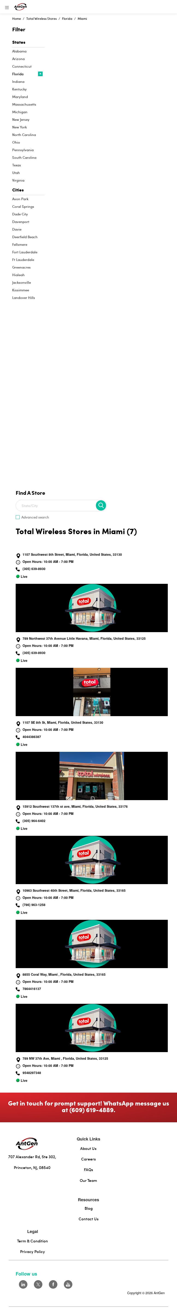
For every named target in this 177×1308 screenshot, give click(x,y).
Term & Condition (32, 1241)
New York (19, 127)
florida (67, 18)
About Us (88, 1148)
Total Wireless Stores (41, 18)
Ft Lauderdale (23, 259)
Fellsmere (19, 244)
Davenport (20, 221)
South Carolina (24, 157)
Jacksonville (21, 282)
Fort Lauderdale (24, 252)
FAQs (88, 1169)
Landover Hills (23, 297)
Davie (16, 229)
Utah (16, 172)
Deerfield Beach (25, 236)
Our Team (88, 1180)
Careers (88, 1159)
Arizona (18, 58)
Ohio (16, 142)
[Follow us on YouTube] (68, 1284)
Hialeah (18, 274)
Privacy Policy (32, 1251)
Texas (16, 165)
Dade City (20, 214)
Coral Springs (23, 206)
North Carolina (24, 134)
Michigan (19, 112)
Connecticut (22, 66)
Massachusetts (24, 104)
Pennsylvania (23, 150)
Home (16, 18)
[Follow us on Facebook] (53, 1284)
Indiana (18, 81)
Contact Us (89, 1218)
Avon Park (20, 199)
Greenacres (21, 267)
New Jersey (21, 119)
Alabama (19, 51)
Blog (89, 1208)
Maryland (20, 96)
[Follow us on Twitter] (38, 1284)
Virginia (18, 180)
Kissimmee (20, 290)
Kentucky (19, 89)
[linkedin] (23, 1284)
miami (82, 18)
